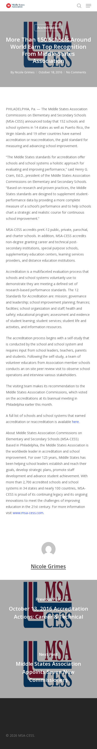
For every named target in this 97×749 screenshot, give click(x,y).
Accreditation (48, 27)
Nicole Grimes (25, 72)
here (75, 421)
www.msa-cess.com (28, 513)
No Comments (76, 72)
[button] (88, 5)
